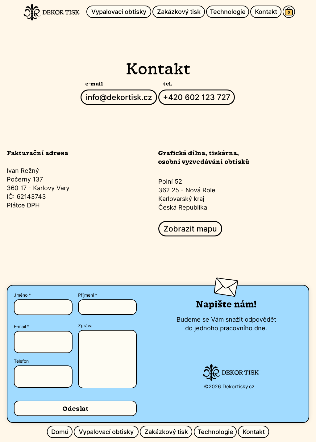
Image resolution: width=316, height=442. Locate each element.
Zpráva (85, 325)
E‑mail (20, 326)
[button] (288, 12)
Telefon (21, 361)
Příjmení (86, 295)
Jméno (20, 295)
